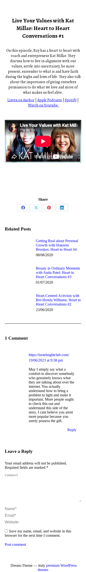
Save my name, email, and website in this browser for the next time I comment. (38, 533)
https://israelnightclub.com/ (49, 355)
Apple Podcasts (49, 100)
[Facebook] (23, 207)
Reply (71, 430)
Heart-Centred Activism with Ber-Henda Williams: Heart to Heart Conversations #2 (58, 300)
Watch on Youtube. (43, 105)
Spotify (70, 100)
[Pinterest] (49, 207)
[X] (36, 207)
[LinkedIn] (62, 207)
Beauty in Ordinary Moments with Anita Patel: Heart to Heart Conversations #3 (58, 272)
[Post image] (18, 249)
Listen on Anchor (20, 100)
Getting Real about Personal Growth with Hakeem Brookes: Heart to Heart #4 (57, 245)
